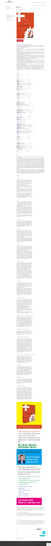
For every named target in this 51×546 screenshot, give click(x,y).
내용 (16, 530)
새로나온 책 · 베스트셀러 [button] (38, 2)
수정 (40, 535)
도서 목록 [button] (44, 2)
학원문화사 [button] (32, 2)
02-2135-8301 (9, 19)
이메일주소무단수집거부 (29, 542)
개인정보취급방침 (24, 542)
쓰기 (44, 535)
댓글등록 (44, 532)
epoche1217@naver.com (9, 18)
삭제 (42, 535)
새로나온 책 (8, 6)
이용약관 (21, 542)
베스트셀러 (7, 8)
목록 (16, 535)
